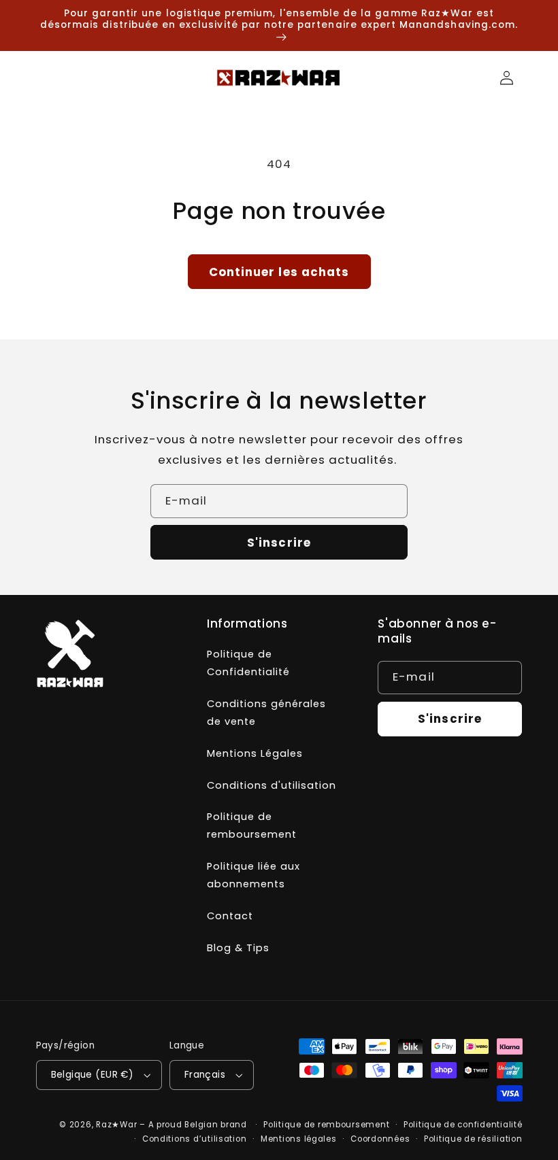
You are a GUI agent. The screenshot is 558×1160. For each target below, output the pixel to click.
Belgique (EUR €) (92, 1074)
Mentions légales (299, 1138)
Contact (230, 916)
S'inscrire (279, 542)
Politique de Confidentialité (248, 663)
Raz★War (116, 1124)
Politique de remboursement (252, 825)
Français (204, 1074)
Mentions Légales (255, 753)
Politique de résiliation (473, 1138)
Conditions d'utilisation (271, 785)
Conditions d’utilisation (194, 1138)
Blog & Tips (238, 948)
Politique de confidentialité (463, 1124)
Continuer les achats (279, 272)
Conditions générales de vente (266, 712)
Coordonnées (380, 1138)
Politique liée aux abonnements (253, 875)
